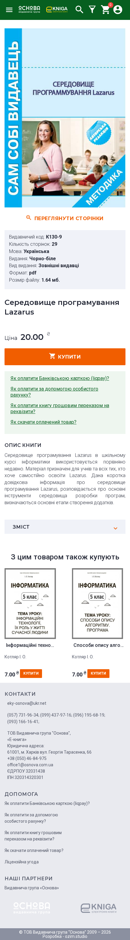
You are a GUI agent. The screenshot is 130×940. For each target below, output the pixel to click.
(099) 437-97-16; (56, 715)
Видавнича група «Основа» (32, 887)
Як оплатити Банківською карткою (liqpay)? (60, 378)
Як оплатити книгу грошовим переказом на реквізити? (60, 408)
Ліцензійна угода (22, 861)
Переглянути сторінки (69, 218)
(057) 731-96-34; (23, 715)
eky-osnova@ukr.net (26, 703)
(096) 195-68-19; (89, 715)
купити (69, 357)
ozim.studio (76, 936)
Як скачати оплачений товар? (43, 422)
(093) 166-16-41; (23, 721)
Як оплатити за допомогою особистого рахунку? (54, 392)
